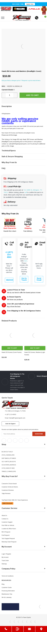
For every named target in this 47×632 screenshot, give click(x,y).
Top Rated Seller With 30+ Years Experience (15, 500)
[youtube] (36, 440)
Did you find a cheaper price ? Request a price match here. (21, 80)
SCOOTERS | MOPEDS (9, 465)
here (25, 261)
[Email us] (29, 629)
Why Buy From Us (10, 214)
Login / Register (6, 554)
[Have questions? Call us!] (6, 629)
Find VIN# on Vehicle (8, 525)
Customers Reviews (8, 490)
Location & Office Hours (9, 528)
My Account (5, 557)
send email (39, 279)
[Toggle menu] (2, 17)
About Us (4, 515)
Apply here (29, 4)
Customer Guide (7, 587)
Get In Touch (24, 279)
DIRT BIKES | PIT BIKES (9, 458)
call (26, 192)
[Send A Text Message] (17, 629)
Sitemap (4, 564)
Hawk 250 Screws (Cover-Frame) (12, 352)
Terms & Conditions (7, 576)
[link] (12, 335)
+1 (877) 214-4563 (9, 254)
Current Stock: (8, 90)
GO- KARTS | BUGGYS (9, 461)
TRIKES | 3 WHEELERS (9, 471)
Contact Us (5, 519)
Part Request (5, 535)
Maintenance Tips (7, 594)
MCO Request (6, 532)
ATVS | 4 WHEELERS (8, 455)
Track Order (5, 560)
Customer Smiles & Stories (10, 487)
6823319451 (9, 280)
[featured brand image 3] (34, 9)
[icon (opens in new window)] (4, 440)
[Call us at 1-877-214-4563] (36, 17)
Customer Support (7, 522)
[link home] (21, 17)
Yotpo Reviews (6, 493)
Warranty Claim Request (9, 542)
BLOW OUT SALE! (7, 452)
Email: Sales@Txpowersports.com (15, 418)
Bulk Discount (7, 503)
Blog (3, 584)
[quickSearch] (8, 17)
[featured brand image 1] (20, 9)
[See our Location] (41, 629)
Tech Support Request (8, 538)
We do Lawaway (6, 597)
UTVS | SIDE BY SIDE (8, 468)
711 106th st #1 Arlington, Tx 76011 (15, 411)
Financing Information (8, 591)
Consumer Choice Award (9, 483)
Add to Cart (12, 348)
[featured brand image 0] (6, 9)
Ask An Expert (10, 423)
